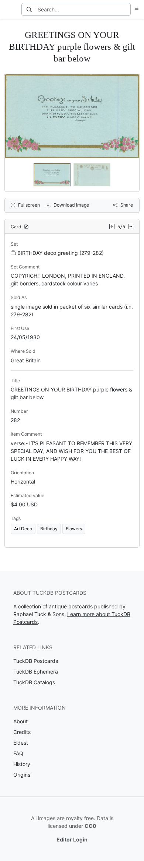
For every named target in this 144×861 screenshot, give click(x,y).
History (21, 764)
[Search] (29, 9)
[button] (135, 9)
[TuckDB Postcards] (10, 9)
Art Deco (23, 528)
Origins (21, 775)
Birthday (49, 528)
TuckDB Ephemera (35, 671)
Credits (22, 732)
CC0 (90, 826)
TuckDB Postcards (35, 661)
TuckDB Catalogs (34, 682)
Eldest (20, 742)
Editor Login (72, 839)
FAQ (18, 753)
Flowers (74, 528)
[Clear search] (125, 9)
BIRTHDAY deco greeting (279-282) (60, 253)
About (20, 721)
